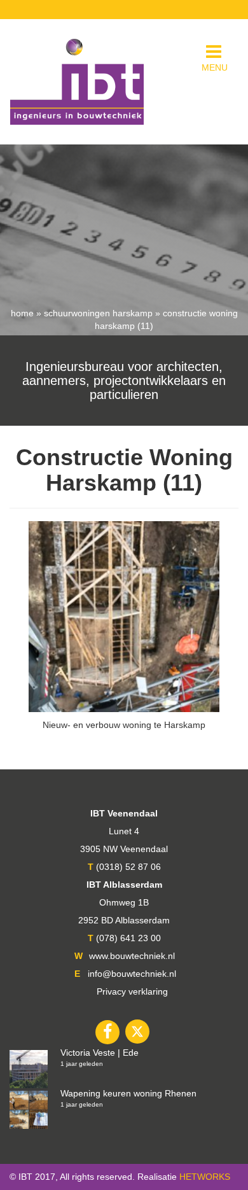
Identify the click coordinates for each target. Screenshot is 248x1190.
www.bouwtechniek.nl (132, 956)
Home (22, 313)
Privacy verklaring (132, 991)
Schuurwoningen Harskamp (98, 313)
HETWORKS (204, 1177)
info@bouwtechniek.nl (132, 974)
